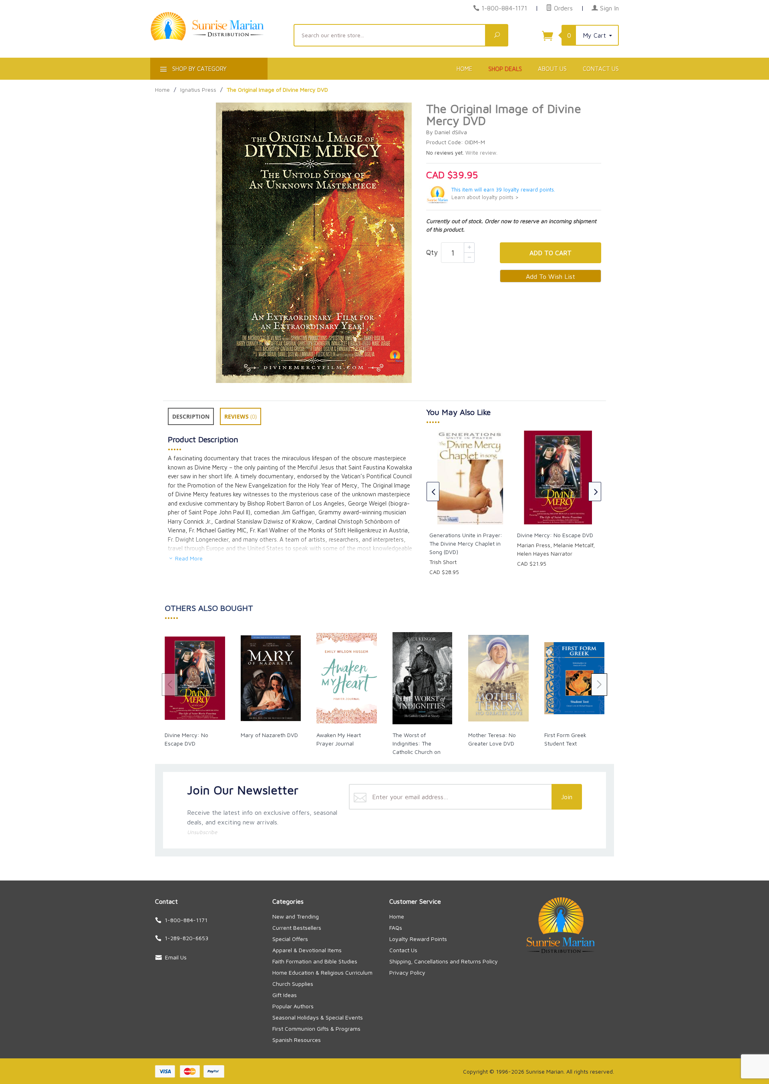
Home (464, 68)
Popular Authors (293, 1006)
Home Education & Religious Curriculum (322, 972)
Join (566, 796)
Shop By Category (199, 68)
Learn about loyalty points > (485, 197)
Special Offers (290, 938)
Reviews (240, 416)
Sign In (608, 8)
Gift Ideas (284, 994)
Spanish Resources (296, 1039)
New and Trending (295, 916)
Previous (433, 491)
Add (550, 252)
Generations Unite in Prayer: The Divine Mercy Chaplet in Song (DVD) (465, 543)
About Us (552, 68)
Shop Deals (505, 68)
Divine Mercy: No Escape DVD (555, 535)
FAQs (395, 927)
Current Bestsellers (296, 927)
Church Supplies (292, 983)
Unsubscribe (202, 832)
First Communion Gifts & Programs (316, 1028)
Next (594, 491)
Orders (562, 8)
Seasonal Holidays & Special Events (317, 1017)
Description (190, 416)
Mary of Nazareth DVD (269, 734)
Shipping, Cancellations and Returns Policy (443, 961)
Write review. (481, 153)
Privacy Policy (407, 972)
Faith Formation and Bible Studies (314, 961)
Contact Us (601, 68)
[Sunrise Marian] (217, 38)
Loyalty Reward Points (418, 938)
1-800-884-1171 (504, 8)
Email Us (176, 957)
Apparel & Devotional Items (307, 950)
